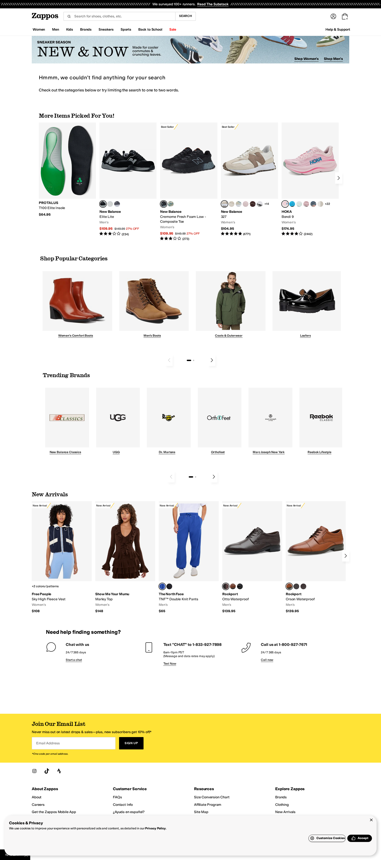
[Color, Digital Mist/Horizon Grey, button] (259, 204)
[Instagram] (34, 771)
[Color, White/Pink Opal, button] (306, 204)
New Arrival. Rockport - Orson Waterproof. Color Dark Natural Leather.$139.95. (316, 557)
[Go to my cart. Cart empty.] (344, 16)
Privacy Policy (155, 828)
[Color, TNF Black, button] (169, 586)
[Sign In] (333, 16)
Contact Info (123, 805)
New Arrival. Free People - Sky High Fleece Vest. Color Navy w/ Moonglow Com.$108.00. (62, 557)
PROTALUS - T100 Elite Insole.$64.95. (67, 169)
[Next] (338, 178)
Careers (38, 805)
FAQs (117, 797)
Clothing (282, 805)
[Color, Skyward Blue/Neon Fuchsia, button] (292, 204)
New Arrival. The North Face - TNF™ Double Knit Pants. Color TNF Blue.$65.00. (189, 557)
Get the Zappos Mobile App (54, 812)
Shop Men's (333, 59)
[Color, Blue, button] (110, 204)
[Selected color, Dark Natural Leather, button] (289, 586)
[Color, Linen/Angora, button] (231, 204)
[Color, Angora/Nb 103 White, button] (238, 204)
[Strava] (59, 771)
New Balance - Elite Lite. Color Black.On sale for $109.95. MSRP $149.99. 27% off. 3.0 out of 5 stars (128, 179)
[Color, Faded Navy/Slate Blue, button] (313, 204)
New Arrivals (285, 812)
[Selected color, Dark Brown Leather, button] (225, 586)
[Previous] (169, 360)
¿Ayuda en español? (129, 812)
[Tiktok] (47, 771)
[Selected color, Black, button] (102, 204)
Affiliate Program (207, 805)
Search (185, 16)
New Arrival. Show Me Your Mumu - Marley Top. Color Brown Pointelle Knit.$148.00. (125, 557)
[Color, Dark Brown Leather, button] (303, 586)
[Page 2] (193, 360)
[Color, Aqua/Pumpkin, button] (170, 204)
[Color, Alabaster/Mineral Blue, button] (320, 204)
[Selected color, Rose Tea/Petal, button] (285, 204)
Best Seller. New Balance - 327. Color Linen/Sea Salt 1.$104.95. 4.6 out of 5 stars (249, 179)
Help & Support (337, 29)
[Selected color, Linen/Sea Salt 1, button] (224, 204)
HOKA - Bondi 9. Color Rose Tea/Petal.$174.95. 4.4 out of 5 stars (310, 179)
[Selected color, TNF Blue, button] (162, 586)
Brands (281, 797)
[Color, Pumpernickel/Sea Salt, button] (252, 204)
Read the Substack (212, 4)
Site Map (201, 812)
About (36, 797)
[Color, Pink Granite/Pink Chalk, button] (245, 204)
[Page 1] (189, 360)
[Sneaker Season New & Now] (190, 49)
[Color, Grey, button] (117, 204)
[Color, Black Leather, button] (239, 586)
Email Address (48, 743)
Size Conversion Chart (212, 797)
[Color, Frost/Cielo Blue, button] (299, 204)
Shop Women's (306, 59)
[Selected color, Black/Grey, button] (163, 204)
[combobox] (119, 16)
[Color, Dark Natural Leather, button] (232, 586)
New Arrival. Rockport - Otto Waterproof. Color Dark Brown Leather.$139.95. (252, 557)
